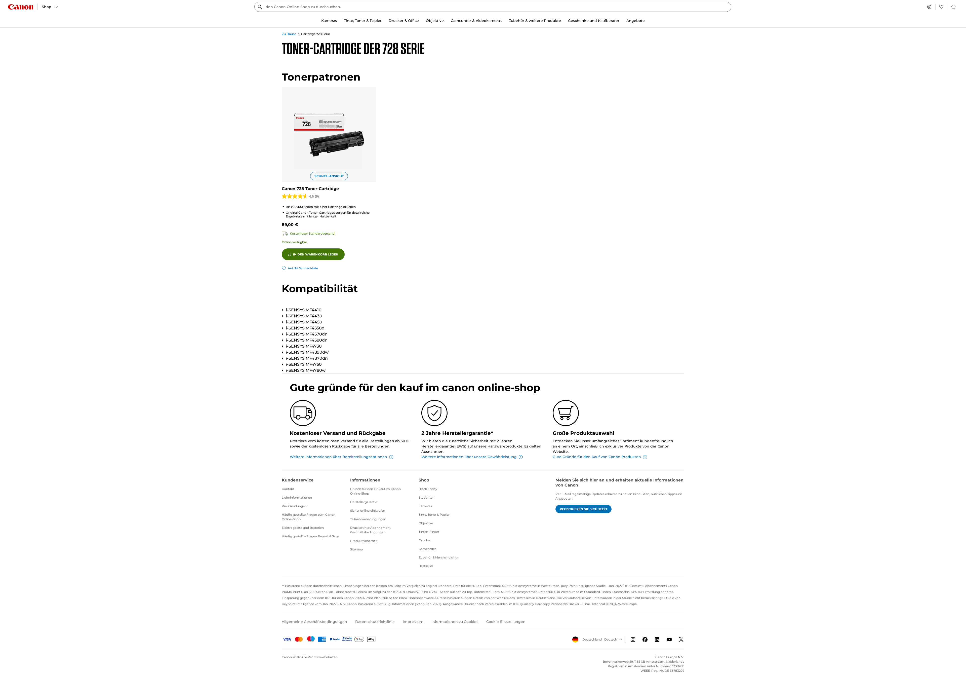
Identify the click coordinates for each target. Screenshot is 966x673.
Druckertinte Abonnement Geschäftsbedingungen (370, 530)
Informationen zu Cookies (454, 621)
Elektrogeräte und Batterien (303, 528)
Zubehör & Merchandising (438, 557)
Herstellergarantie (363, 502)
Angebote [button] (635, 20)
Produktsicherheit (364, 541)
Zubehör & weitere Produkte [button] (535, 20)
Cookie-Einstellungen (506, 621)
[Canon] (20, 7)
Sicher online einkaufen (367, 510)
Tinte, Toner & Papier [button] (363, 20)
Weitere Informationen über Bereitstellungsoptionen (338, 457)
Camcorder (427, 549)
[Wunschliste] (941, 7)
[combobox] (492, 7)
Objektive (426, 523)
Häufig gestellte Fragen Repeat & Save (310, 536)
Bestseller (426, 566)
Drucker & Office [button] (404, 20)
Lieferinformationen (297, 497)
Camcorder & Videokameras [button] (476, 20)
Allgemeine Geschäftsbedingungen (314, 621)
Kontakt (288, 489)
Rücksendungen (294, 506)
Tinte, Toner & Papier (434, 514)
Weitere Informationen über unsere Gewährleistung (469, 457)
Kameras (425, 506)
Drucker (425, 540)
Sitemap (356, 549)
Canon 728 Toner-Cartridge (310, 188)
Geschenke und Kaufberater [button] (593, 20)
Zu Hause (289, 34)
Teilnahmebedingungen (368, 519)
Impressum (413, 621)
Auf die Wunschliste (303, 268)
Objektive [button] (435, 20)
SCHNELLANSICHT (329, 176)
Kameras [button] (329, 20)
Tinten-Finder (429, 532)
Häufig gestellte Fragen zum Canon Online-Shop (308, 517)
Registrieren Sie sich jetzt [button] (583, 509)
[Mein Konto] (929, 7)
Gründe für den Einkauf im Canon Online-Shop (375, 491)
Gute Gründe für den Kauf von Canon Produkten (597, 457)
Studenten (426, 497)
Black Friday (428, 489)
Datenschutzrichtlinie (375, 621)
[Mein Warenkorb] (953, 7)
